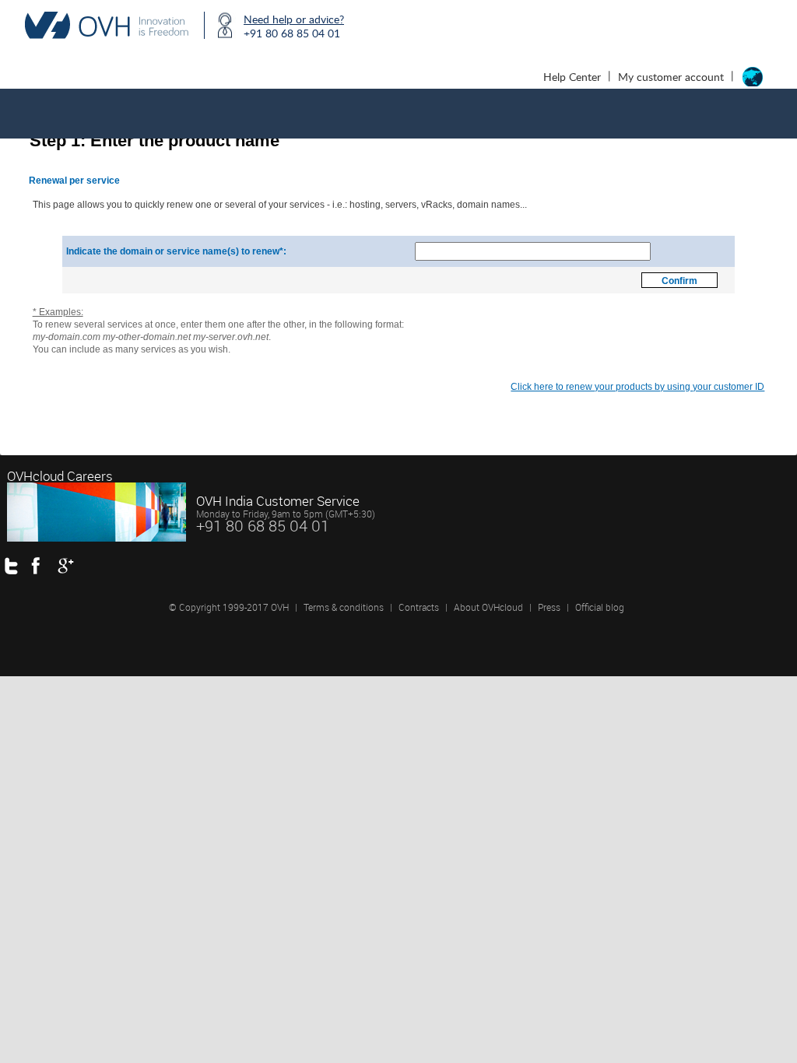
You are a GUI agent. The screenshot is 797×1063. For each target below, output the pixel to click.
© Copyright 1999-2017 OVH (229, 607)
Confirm (679, 280)
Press (550, 607)
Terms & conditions (344, 607)
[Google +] (69, 565)
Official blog (599, 607)
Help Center (572, 76)
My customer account (671, 76)
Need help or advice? (294, 19)
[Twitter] (16, 565)
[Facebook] (42, 565)
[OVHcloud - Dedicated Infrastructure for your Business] (106, 25)
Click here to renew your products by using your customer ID (637, 386)
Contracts (418, 607)
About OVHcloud (488, 607)
